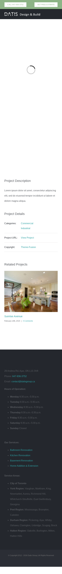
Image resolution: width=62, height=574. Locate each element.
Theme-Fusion (28, 247)
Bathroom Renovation (21, 450)
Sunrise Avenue (13, 316)
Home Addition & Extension (24, 466)
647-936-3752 (19, 376)
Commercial (27, 223)
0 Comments (28, 321)
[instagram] (31, 562)
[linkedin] (38, 562)
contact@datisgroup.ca (23, 381)
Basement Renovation (21, 460)
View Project (27, 237)
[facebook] (24, 562)
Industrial (25, 228)
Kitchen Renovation (20, 455)
